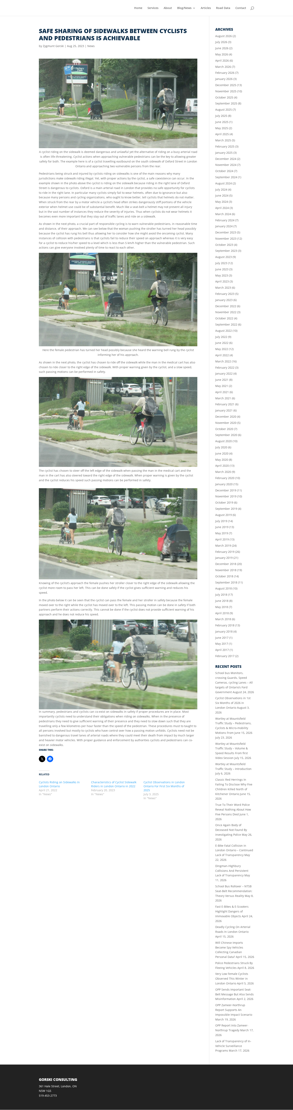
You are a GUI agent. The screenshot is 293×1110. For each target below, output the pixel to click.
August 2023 (223, 257)
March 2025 (223, 140)
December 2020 (225, 416)
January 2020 (224, 484)
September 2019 (226, 509)
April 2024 (222, 208)
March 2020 (223, 472)
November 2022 (225, 312)
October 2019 (224, 502)
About (168, 8)
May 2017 (221, 644)
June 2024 (221, 195)
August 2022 (223, 331)
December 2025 (225, 85)
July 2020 (221, 447)
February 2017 (224, 656)
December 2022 (225, 306)
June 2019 (221, 527)
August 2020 (223, 441)
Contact (240, 8)
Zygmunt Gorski (53, 46)
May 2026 (221, 54)
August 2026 (223, 36)
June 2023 (221, 269)
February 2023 (224, 294)
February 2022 (224, 367)
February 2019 (224, 552)
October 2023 (224, 245)
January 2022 (224, 373)
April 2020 (222, 465)
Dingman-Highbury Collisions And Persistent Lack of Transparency (231, 870)
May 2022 (221, 349)
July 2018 (221, 594)
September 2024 (226, 177)
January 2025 (224, 152)
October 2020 (224, 429)
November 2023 (225, 238)
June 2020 (221, 453)
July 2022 (221, 337)
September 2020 (226, 435)
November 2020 (225, 423)
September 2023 (226, 251)
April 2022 (222, 355)
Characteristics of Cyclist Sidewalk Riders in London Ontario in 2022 (113, 784)
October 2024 (224, 171)
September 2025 (226, 103)
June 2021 (221, 380)
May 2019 (221, 533)
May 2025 (221, 128)
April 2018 (222, 613)
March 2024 (223, 214)
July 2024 (221, 189)
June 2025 (221, 122)
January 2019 (224, 558)
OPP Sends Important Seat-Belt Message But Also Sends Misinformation (234, 994)
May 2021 (221, 386)
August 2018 (223, 588)
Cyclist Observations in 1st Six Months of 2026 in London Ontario (233, 702)
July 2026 (221, 42)
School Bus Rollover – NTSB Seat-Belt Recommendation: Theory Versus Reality (233, 891)
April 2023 (222, 281)
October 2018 (224, 576)
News (91, 46)
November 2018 (225, 570)
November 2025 (225, 91)
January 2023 (224, 300)
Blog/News (184, 8)
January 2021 (224, 410)
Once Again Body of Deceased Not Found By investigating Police (231, 829)
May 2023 (221, 275)
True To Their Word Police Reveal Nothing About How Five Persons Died (233, 809)
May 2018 (221, 607)
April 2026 (222, 60)
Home (138, 8)
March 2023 (223, 287)
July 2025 (221, 116)
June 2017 (221, 638)
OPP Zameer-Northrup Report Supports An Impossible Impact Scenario (233, 1010)
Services (152, 8)
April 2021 (222, 392)
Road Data (223, 8)
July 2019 (221, 521)
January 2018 (224, 631)
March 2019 (223, 545)
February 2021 (224, 404)
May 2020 (221, 460)
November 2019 (225, 496)
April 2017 (222, 650)
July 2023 (221, 263)
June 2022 (221, 343)
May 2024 (221, 202)
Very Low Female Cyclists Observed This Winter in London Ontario (231, 978)
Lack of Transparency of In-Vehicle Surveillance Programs (233, 1046)
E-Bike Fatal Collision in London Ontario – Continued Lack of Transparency (234, 850)
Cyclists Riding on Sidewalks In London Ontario (59, 784)
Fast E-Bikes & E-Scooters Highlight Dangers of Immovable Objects (232, 911)
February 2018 (224, 625)
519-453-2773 (48, 1095)
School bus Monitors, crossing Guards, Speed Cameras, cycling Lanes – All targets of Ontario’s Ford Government (234, 682)
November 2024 (225, 165)
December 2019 (225, 490)
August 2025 (223, 109)
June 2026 (221, 48)
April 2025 (222, 134)
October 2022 (224, 318)
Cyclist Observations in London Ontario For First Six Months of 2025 (164, 786)
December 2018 (225, 564)
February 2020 (224, 478)
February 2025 (224, 146)
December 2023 (225, 232)
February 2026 (224, 73)
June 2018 (221, 601)
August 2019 (223, 515)
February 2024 (224, 220)
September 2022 (226, 324)
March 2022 (223, 361)
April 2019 (222, 539)
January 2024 (224, 226)
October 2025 (224, 97)
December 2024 (225, 159)
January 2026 (224, 79)
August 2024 (223, 183)
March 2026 (223, 67)
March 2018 (223, 619)
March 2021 (223, 398)
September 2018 (226, 582)
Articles (206, 8)
